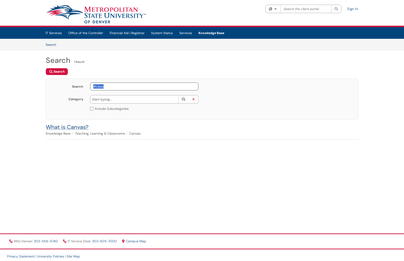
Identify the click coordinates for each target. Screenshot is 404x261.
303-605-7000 (105, 241)
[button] (183, 99)
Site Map (73, 256)
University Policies (50, 256)
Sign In (352, 9)
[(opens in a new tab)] (96, 14)
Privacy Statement (21, 256)
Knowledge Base (211, 33)
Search (52, 44)
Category (76, 99)
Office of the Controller (85, 33)
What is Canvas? (67, 127)
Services (185, 33)
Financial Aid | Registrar (127, 33)
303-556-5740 (46, 241)
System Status (162, 33)
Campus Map (136, 241)
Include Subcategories (112, 109)
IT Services (54, 33)
